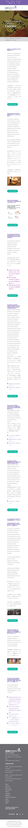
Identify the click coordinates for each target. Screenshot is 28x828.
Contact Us (8, 788)
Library (6, 803)
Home (6, 784)
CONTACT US (12, 1)
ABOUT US (7, 1)
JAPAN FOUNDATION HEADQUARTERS (11, 808)
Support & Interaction (10, 797)
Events (6, 799)
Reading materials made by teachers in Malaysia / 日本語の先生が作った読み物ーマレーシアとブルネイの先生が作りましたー (15, 701)
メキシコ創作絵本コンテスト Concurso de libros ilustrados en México (14, 719)
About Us (7, 786)
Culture (7, 791)
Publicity (7, 801)
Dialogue (7, 795)
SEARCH (19, 3)
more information (12, 104)
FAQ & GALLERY (18, 1)
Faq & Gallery (8, 789)
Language (7, 793)
